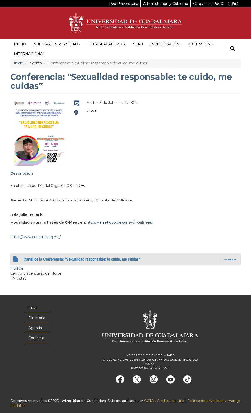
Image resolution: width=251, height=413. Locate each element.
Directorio (36, 318)
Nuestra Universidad (55, 44)
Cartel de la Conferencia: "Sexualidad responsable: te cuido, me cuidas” (82, 259)
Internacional (29, 54)
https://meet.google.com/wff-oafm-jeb (76, 115)
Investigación (164, 44)
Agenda (35, 328)
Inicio (20, 44)
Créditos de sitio (170, 401)
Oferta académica (107, 44)
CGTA (149, 401)
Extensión (200, 44)
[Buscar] (232, 49)
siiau (138, 44)
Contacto (36, 338)
